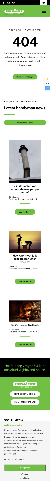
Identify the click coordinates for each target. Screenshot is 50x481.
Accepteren (25, 468)
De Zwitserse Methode (25, 325)
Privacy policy (10, 459)
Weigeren (25, 474)
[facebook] (4, 3)
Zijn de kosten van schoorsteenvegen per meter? (25, 189)
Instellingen (25, 478)
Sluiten (20, 459)
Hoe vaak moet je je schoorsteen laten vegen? (25, 259)
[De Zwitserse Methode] (25, 302)
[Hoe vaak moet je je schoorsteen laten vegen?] (25, 233)
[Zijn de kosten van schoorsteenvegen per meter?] (25, 141)
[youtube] (13, 3)
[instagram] (8, 3)
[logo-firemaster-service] (14, 9)
